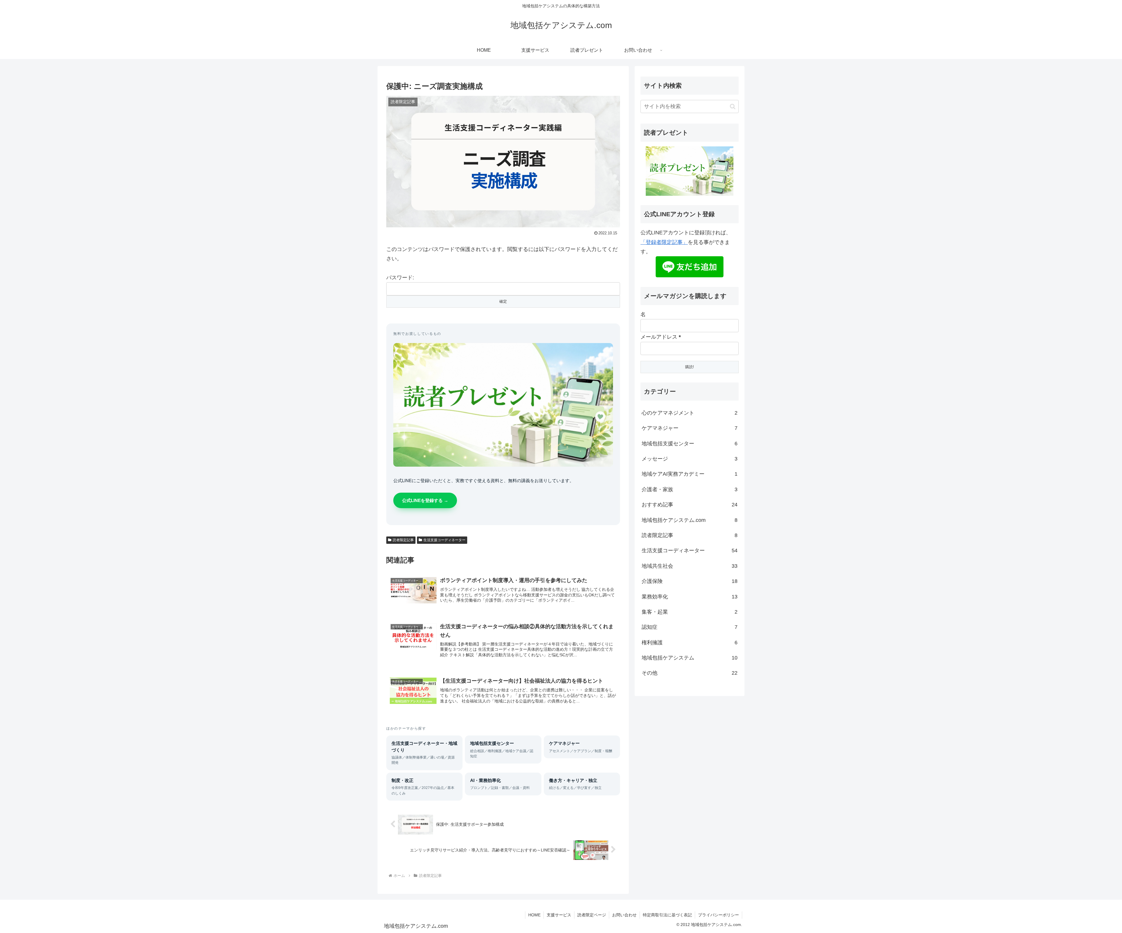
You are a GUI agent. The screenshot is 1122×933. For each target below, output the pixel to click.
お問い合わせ (624, 915)
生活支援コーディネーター (444, 540)
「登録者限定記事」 (664, 242)
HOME (534, 915)
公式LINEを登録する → (425, 500)
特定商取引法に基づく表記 (667, 915)
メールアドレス (660, 337)
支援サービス (559, 915)
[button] (733, 106)
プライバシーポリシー (718, 915)
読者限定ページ (591, 915)
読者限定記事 (403, 540)
